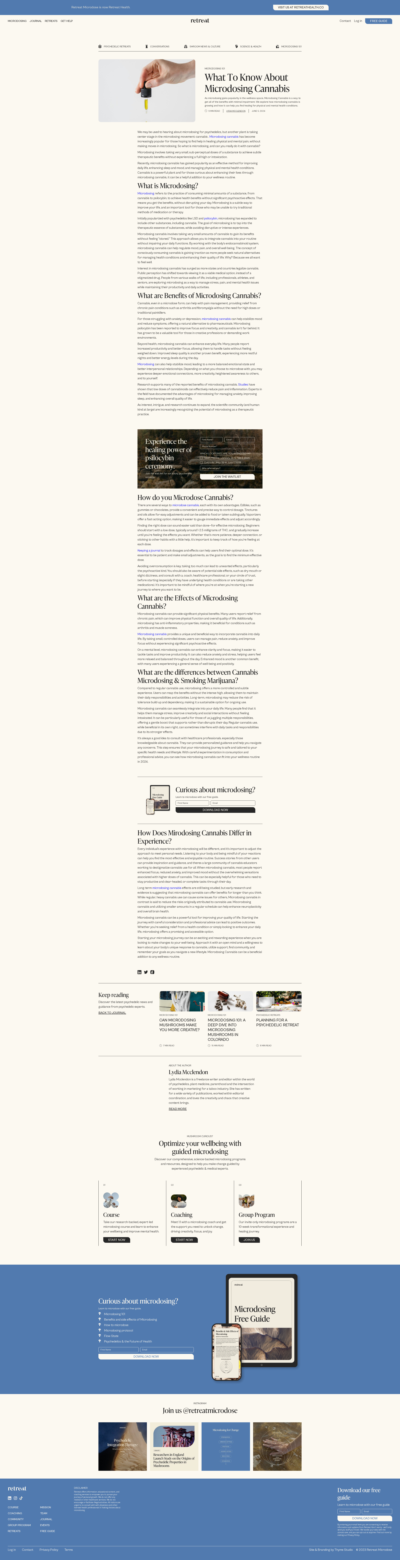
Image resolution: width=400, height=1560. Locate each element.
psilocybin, (210, 218)
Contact (345, 21)
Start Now (116, 1240)
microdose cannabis (185, 505)
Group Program (19, 1525)
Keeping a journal (149, 550)
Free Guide (378, 21)
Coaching (15, 1513)
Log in (358, 21)
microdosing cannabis (216, 319)
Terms (68, 1550)
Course (13, 1507)
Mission (45, 1507)
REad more (178, 1109)
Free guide (47, 1531)
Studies (243, 384)
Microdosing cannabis (224, 137)
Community (16, 1519)
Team (43, 1513)
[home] (200, 21)
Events (45, 1525)
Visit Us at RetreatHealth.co (301, 7)
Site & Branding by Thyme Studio (331, 1550)
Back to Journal (112, 1013)
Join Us (249, 1240)
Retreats (14, 1531)
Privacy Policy (49, 1550)
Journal (46, 1519)
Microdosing (146, 193)
